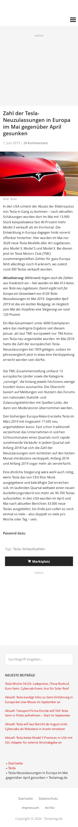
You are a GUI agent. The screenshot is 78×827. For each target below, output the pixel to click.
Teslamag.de (39, 8)
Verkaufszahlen (33, 549)
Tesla (17, 549)
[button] (39, 20)
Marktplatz (41, 561)
